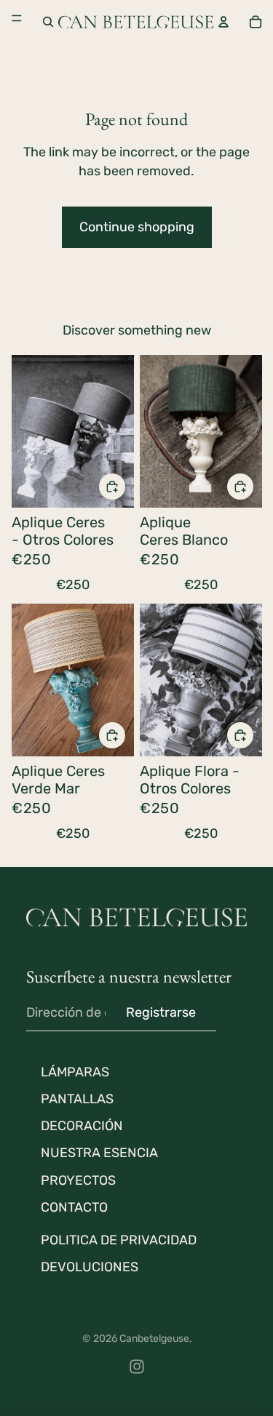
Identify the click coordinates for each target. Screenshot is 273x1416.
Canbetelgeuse (154, 1338)
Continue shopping (136, 227)
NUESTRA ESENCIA (99, 1153)
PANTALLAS (77, 1099)
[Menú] (16, 21)
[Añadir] (112, 486)
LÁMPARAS (75, 1072)
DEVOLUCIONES (89, 1267)
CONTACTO (74, 1207)
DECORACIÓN (82, 1126)
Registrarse (161, 1012)
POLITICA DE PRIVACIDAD (119, 1240)
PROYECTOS (78, 1180)
